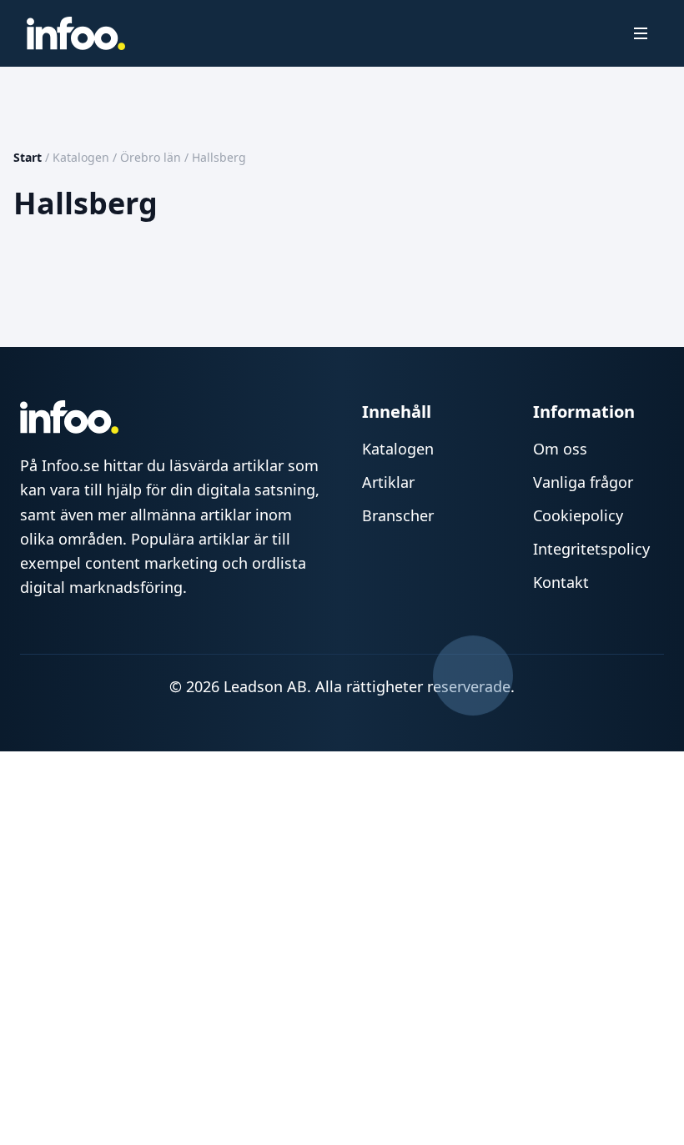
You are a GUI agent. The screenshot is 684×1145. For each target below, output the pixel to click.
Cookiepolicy (578, 515)
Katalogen (81, 157)
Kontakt (561, 582)
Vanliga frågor (583, 482)
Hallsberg (219, 157)
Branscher (398, 515)
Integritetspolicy (591, 549)
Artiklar (388, 482)
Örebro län (150, 157)
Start (27, 157)
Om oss (560, 449)
